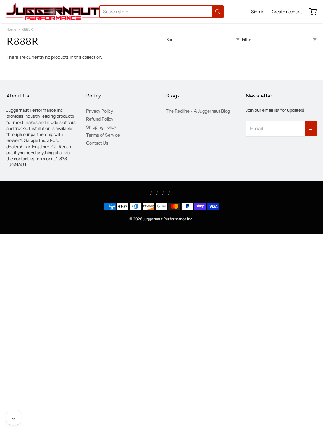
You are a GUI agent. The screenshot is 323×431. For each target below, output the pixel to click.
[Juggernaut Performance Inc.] (52, 11)
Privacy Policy (99, 111)
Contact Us (97, 143)
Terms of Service (103, 135)
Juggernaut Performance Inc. (168, 218)
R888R (27, 29)
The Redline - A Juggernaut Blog (198, 111)
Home (11, 29)
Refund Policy (99, 119)
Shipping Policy (101, 127)
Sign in (257, 12)
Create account (287, 12)
